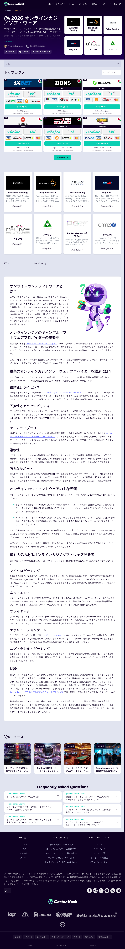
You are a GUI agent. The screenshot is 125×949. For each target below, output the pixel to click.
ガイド (105, 4)
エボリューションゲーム (54, 635)
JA (6, 890)
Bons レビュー (62, 111)
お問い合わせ (99, 848)
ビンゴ (24, 844)
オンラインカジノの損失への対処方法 (60, 862)
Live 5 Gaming (40, 263)
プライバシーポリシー (99, 862)
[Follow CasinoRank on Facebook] (88, 890)
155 (6, 263)
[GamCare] (41, 914)
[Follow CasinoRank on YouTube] (106, 890)
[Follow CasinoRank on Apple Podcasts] (117, 890)
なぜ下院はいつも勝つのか (60, 844)
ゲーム (71, 4)
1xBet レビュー (23, 111)
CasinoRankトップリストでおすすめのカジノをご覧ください (37, 692)
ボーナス (83, 4)
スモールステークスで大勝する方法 (60, 853)
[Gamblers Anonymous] (25, 914)
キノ (24, 848)
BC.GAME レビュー (101, 111)
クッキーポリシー (60, 945)
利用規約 (29, 945)
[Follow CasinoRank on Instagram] (94, 890)
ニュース (117, 4)
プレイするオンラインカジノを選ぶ (41, 343)
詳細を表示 (60, 157)
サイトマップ (94, 945)
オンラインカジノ (55, 4)
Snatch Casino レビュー (101, 147)
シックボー (24, 853)
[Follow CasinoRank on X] (100, 890)
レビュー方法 (99, 853)
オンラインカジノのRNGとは (60, 857)
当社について (99, 844)
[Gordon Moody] (63, 914)
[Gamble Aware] (96, 914)
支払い (95, 4)
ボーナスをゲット (23, 107)
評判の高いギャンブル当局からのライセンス (63, 392)
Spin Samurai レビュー (62, 147)
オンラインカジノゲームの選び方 (60, 848)
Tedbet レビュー (22, 147)
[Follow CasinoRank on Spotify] (111, 890)
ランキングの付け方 (99, 857)
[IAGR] (12, 914)
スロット (24, 857)
